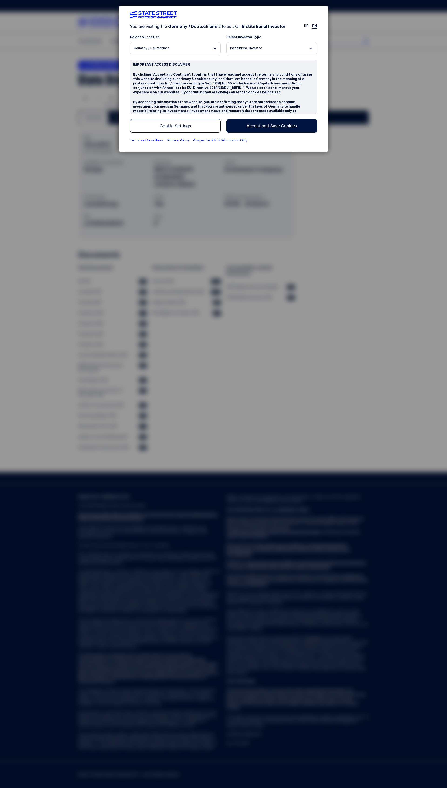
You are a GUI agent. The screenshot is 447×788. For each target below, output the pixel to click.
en (314, 26)
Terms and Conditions (147, 140)
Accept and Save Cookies (272, 125)
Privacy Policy (178, 140)
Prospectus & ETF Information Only (220, 140)
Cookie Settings (175, 125)
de (306, 26)
